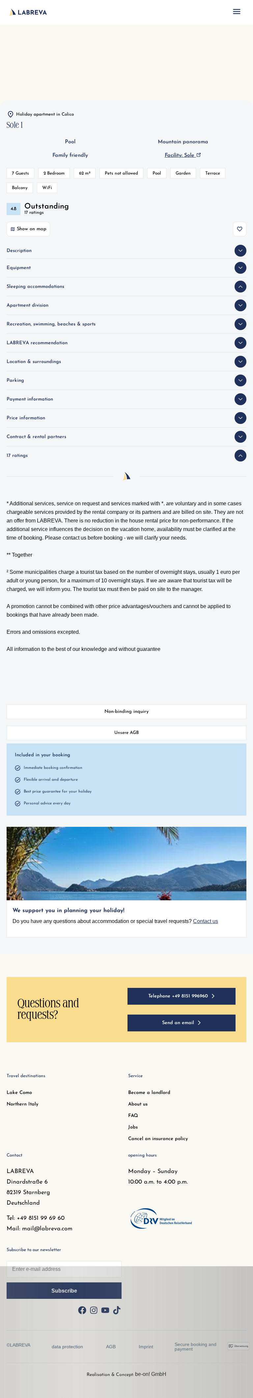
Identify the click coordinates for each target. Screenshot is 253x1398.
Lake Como (19, 1092)
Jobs (133, 1127)
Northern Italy (22, 1104)
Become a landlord (149, 1092)
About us (138, 1104)
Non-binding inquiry (126, 711)
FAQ (133, 1115)
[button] (236, 12)
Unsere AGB (126, 733)
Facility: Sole (180, 155)
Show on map (31, 229)
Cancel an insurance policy (158, 1138)
